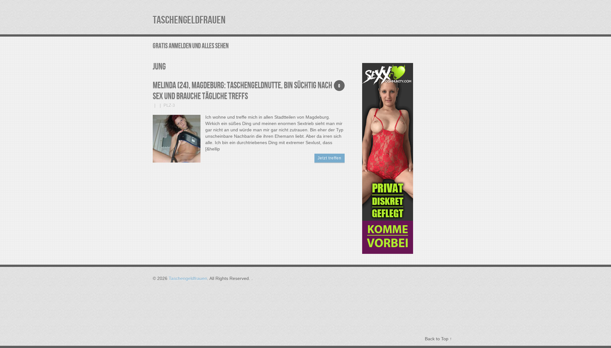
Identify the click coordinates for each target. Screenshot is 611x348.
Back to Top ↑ (438, 338)
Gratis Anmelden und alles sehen (190, 46)
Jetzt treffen (329, 158)
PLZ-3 (169, 105)
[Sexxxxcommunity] (387, 252)
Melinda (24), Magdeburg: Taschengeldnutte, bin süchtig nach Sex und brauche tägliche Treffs (242, 90)
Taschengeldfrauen (189, 20)
